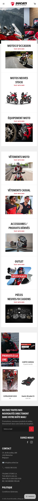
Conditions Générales (10, 491)
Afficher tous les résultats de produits (26, 34)
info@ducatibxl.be (11, 462)
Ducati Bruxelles (12, 499)
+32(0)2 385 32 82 (11, 467)
